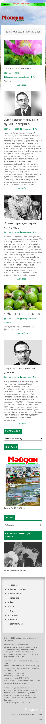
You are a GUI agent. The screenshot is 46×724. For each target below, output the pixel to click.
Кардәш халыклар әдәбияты (17, 77)
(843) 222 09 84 (36, 714)
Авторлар (14, 598)
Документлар (16, 624)
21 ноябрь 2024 (12, 73)
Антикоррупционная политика (16, 688)
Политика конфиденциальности (17, 702)
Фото (12, 606)
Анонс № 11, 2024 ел (14, 508)
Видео (13, 611)
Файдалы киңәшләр (30, 319)
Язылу (13, 602)
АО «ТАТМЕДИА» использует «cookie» (19, 690)
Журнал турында (18, 589)
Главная (14, 585)
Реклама (14, 615)
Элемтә (13, 619)
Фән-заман (26, 129)
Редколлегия (16, 593)
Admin (35, 77)
